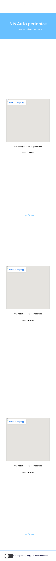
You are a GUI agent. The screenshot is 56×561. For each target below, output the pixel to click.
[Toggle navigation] (28, 7)
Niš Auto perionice (34, 29)
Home (19, 29)
